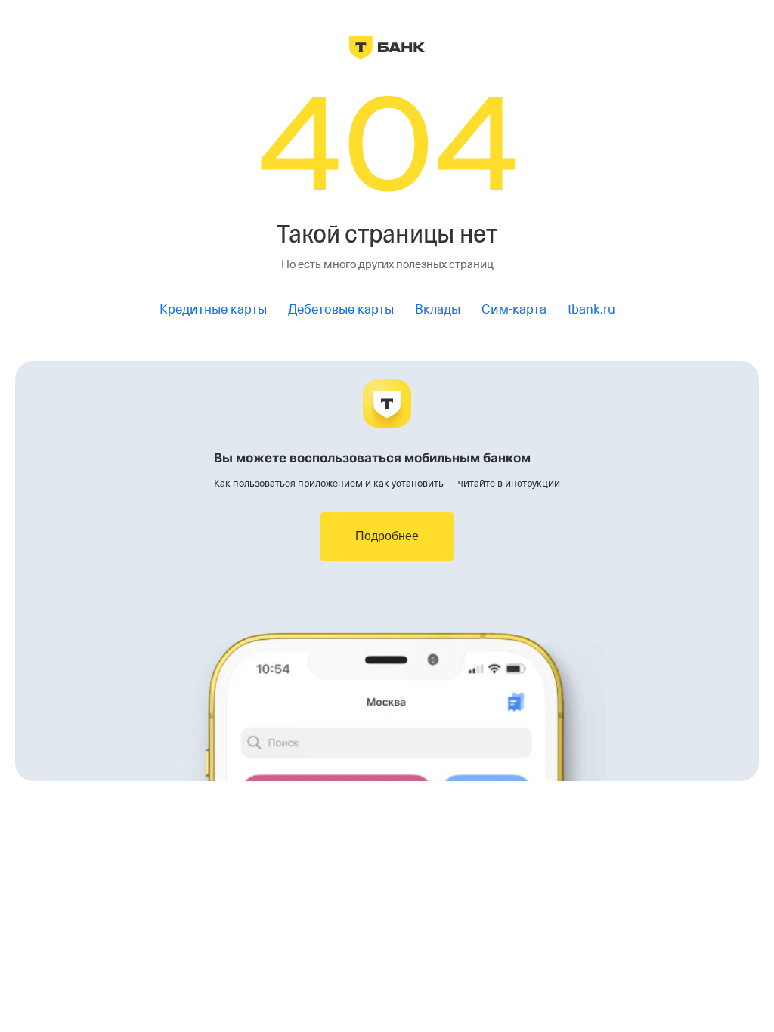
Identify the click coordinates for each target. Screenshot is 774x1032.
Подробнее (387, 536)
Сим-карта (513, 309)
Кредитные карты (213, 309)
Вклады (437, 309)
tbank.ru (591, 309)
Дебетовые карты (341, 309)
